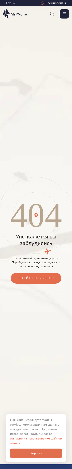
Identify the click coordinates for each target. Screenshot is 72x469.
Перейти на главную (36, 278)
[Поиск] (52, 14)
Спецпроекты (56, 3)
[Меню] (64, 14)
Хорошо (36, 453)
